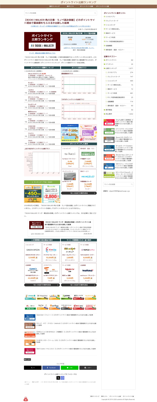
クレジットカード (112, 21)
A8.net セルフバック (34, 74)
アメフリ (31, 133)
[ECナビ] (78, 307)
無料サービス (110, 33)
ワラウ (30, 141)
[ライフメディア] (66, 307)
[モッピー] (30, 297)
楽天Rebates (32, 112)
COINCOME (31, 126)
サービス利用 (110, 37)
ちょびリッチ (32, 104)
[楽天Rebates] (78, 297)
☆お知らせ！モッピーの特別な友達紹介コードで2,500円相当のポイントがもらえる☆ (61, 26)
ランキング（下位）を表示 (43, 182)
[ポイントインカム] (54, 297)
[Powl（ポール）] (66, 297)
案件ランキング (94, 396)
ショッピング (110, 25)
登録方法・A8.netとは (45, 76)
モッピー (31, 83)
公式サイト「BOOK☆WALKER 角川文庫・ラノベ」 (79, 48)
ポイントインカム (33, 97)
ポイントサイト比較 (115, 396)
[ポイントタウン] (54, 307)
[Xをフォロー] (58, 378)
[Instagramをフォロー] (62, 378)
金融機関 (109, 46)
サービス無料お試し (113, 29)
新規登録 (32, 75)
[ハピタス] (42, 297)
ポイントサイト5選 (128, 396)
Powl (30, 119)
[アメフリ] (42, 307)
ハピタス (31, 90)
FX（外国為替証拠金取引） (115, 41)
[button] (95, 13)
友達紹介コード (43, 84)
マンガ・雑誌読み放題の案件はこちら (42, 53)
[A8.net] (30, 307)
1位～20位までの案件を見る (79, 193)
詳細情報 (53, 92)
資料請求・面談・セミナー (115, 50)
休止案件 (28, 359)
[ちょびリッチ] (90, 297)
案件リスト (104, 396)
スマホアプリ (110, 17)
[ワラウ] (90, 307)
